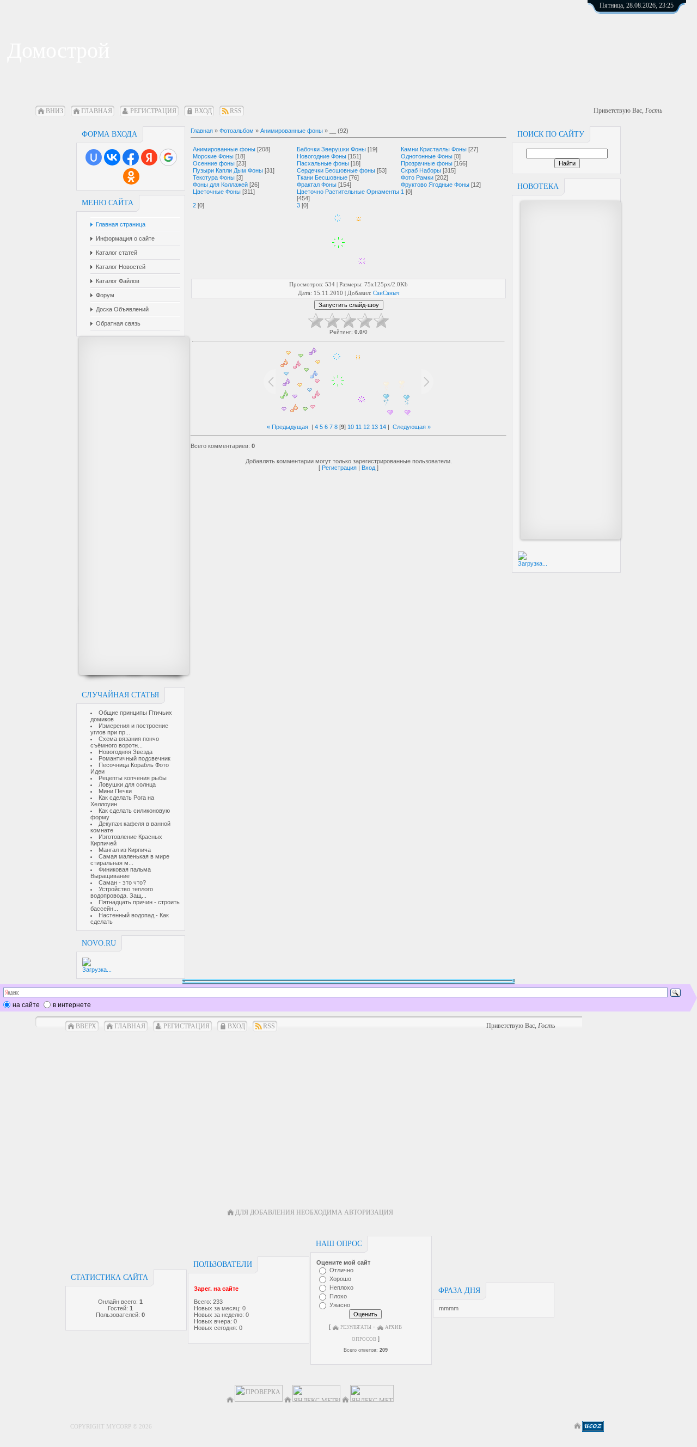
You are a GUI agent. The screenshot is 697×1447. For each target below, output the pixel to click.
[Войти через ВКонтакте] (112, 157)
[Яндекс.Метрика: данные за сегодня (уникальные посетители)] (372, 1393)
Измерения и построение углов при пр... (129, 728)
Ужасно (339, 1305)
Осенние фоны (214, 163)
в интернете (72, 1005)
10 (350, 427)
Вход (203, 111)
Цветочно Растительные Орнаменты (348, 191)
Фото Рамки (417, 177)
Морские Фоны (213, 156)
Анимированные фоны (291, 130)
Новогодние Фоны (321, 156)
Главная (96, 111)
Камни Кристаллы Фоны (434, 149)
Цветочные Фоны (217, 191)
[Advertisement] (128, 505)
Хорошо (340, 1279)
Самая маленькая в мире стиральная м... (129, 859)
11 (359, 427)
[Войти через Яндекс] (149, 157)
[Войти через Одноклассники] (131, 176)
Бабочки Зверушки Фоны (331, 149)
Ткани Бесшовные (322, 177)
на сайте (26, 1005)
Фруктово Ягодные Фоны (435, 184)
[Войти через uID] (93, 157)
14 (383, 427)
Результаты (355, 1327)
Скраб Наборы (421, 170)
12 (366, 427)
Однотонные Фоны (427, 156)
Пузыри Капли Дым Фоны (228, 170)
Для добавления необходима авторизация (314, 1212)
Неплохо (341, 1287)
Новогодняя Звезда (125, 752)
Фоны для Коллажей (220, 184)
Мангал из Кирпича (125, 850)
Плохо (338, 1296)
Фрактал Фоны (317, 184)
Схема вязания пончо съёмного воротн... (124, 742)
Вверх (86, 1026)
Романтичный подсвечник (134, 758)
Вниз (54, 111)
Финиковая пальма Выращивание (120, 872)
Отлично (341, 1270)
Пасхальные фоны (323, 163)
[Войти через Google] (168, 157)
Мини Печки (115, 791)
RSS (236, 111)
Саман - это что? (122, 882)
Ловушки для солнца (127, 784)
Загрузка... (97, 969)
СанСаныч (386, 293)
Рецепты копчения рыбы (133, 778)
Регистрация (153, 111)
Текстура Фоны (214, 177)
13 (374, 427)
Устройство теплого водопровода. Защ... (121, 892)
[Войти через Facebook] (131, 157)
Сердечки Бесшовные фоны (336, 170)
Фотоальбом (236, 130)
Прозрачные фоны (427, 163)
